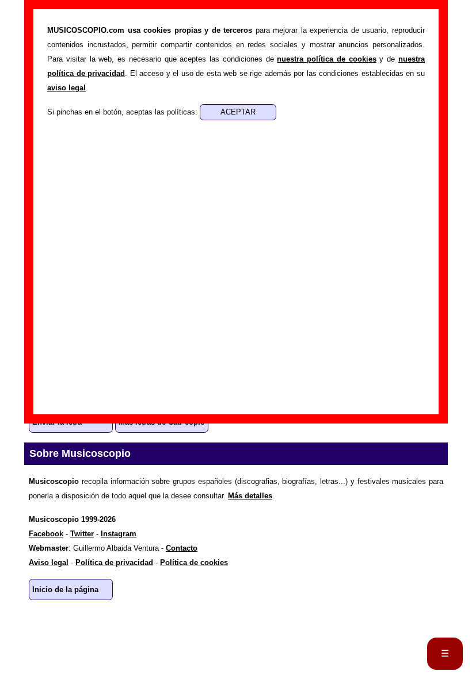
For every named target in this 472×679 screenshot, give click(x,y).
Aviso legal (48, 562)
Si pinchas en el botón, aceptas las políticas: (123, 112)
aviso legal (66, 87)
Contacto (181, 548)
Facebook (46, 533)
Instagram (118, 533)
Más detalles (250, 495)
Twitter (82, 533)
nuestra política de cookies (326, 59)
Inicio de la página (65, 589)
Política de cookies (194, 562)
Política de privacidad (114, 562)
